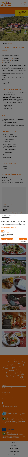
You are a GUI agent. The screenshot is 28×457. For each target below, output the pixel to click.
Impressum (13, 227)
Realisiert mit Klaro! (23, 241)
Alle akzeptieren (22, 239)
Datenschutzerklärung (5, 227)
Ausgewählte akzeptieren (7, 239)
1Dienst (7, 232)
